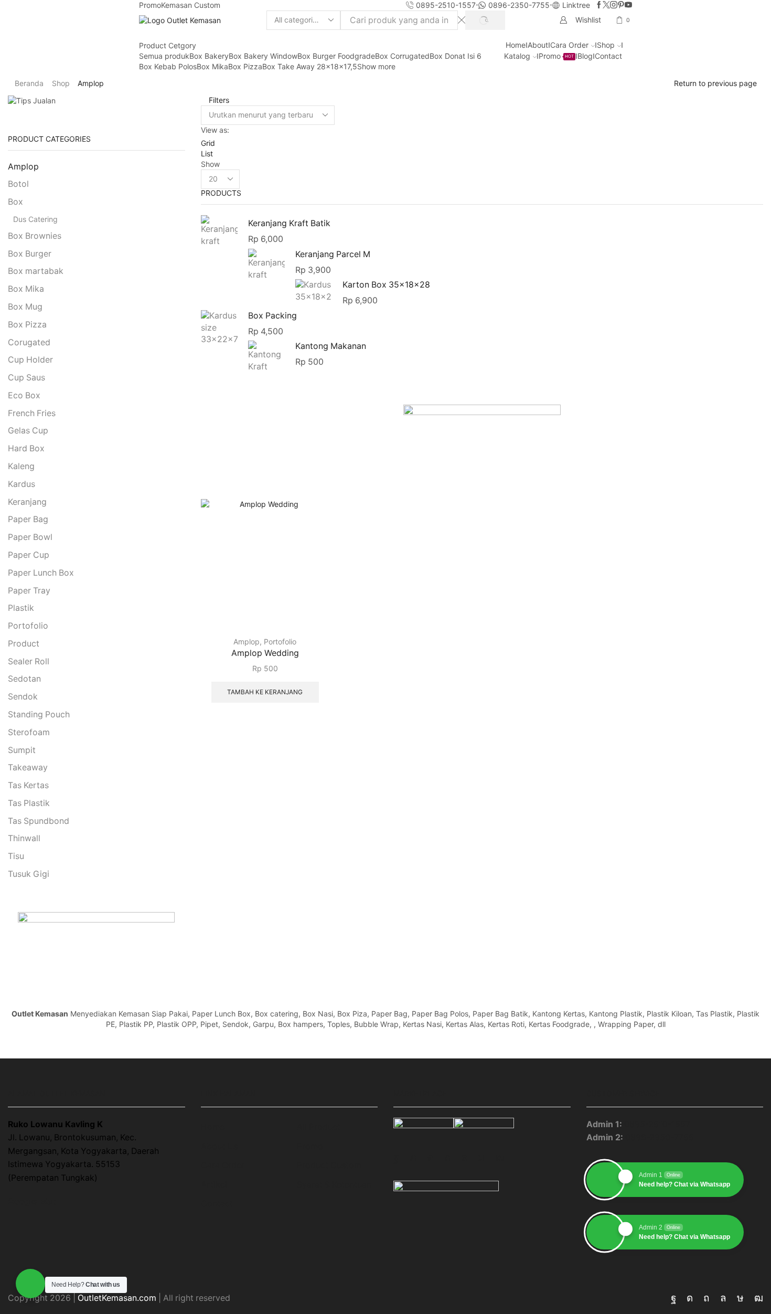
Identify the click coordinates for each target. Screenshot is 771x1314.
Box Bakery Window (263, 55)
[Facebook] (599, 5)
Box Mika (212, 66)
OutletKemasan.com (117, 1298)
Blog (585, 55)
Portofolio (280, 641)
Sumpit (22, 750)
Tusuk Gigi (28, 874)
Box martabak (35, 271)
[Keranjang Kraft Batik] (219, 232)
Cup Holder (30, 360)
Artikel (214, 1185)
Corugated (29, 342)
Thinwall (24, 838)
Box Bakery (209, 55)
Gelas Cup (28, 431)
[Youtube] (628, 5)
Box (15, 202)
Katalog (517, 55)
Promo (150, 5)
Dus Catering (35, 219)
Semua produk (164, 55)
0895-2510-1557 (657, 1124)
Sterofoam (29, 732)
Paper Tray (29, 591)
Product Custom (329, 1165)
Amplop (246, 641)
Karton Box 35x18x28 (386, 285)
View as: (215, 129)
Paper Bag (28, 519)
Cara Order (569, 44)
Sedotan (24, 679)
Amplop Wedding (265, 653)
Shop (606, 44)
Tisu (16, 856)
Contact (608, 55)
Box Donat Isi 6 (455, 55)
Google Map (32, 1201)
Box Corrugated (402, 55)
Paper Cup (28, 555)
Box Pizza (245, 66)
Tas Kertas (28, 785)
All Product (318, 1127)
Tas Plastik (29, 803)
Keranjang (27, 502)
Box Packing (272, 316)
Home (516, 44)
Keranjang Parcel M (332, 254)
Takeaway (28, 767)
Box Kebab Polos (168, 66)
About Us (219, 1146)
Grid (208, 143)
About (538, 44)
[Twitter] (606, 5)
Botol (18, 184)
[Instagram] (613, 5)
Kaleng (21, 466)
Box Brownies (34, 236)
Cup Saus (26, 378)
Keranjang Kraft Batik (289, 223)
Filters (218, 100)
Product (23, 644)
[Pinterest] (621, 5)
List (207, 153)
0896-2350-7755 (659, 1137)
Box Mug (25, 307)
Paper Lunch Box (41, 573)
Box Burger (29, 254)
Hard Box (26, 448)
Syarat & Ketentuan (334, 1185)
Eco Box (24, 395)
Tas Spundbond (38, 821)
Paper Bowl (30, 537)
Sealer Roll (28, 661)
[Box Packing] (219, 327)
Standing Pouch (39, 714)
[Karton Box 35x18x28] (313, 291)
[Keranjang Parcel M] (266, 265)
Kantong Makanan (330, 346)
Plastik (21, 608)
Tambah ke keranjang (265, 692)
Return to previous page (715, 83)
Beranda (29, 83)
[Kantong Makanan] (266, 355)
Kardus (21, 484)
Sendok (23, 697)
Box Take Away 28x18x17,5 (309, 66)
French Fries (32, 413)
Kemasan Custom (190, 5)
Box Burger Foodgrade (336, 55)
